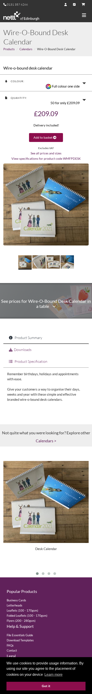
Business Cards (16, 600)
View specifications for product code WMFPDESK (46, 158)
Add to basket (43, 137)
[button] (46, 83)
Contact (12, 650)
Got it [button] (46, 686)
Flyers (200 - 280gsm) (21, 620)
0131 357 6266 (17, 4)
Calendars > (46, 440)
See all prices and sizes (46, 153)
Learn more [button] (53, 674)
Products (9, 49)
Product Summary (28, 337)
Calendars (25, 49)
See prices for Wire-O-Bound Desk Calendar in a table (46, 304)
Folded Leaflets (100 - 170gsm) (27, 615)
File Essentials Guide (20, 635)
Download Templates (20, 640)
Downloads (22, 349)
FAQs (10, 645)
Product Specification (30, 361)
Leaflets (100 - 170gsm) (22, 610)
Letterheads (14, 605)
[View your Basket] (84, 4)
